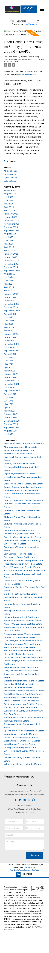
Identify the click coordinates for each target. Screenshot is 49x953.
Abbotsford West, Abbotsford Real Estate (24, 443)
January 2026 (10, 217)
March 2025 (10, 250)
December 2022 (11, 340)
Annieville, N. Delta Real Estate (18, 453)
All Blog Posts (10, 170)
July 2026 (8, 197)
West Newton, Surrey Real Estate (19, 744)
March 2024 (10, 290)
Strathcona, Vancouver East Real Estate (23, 704)
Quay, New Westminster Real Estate (21, 670)
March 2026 (10, 210)
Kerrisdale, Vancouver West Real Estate (22, 620)
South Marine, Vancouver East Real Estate (24, 690)
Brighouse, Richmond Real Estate (19, 473)
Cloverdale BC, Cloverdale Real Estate (22, 533)
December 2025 (11, 220)
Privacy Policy (28, 867)
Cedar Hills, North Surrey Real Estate (21, 490)
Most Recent (10, 190)
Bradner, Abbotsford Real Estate (19, 463)
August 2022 (10, 354)
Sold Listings (10, 181)
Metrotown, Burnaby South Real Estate (22, 650)
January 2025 (10, 257)
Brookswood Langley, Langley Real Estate (23, 483)
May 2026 (9, 203)
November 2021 (11, 384)
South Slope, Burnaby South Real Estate (23, 694)
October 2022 (11, 347)
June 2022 (9, 360)
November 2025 (11, 223)
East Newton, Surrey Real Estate (19, 557)
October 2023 (11, 307)
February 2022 (11, 374)
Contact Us (28, 9)
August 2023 (10, 314)
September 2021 (12, 390)
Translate (32, 24)
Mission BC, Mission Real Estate (18, 654)
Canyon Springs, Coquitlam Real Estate (22, 487)
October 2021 (10, 387)
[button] (29, 9)
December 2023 (11, 300)
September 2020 (12, 427)
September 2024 (12, 270)
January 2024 (10, 297)
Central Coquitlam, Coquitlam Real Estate (23, 500)
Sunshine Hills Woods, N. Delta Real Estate (23, 717)
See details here (28, 74)
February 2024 (11, 294)
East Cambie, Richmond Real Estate (21, 553)
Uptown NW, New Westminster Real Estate (24, 730)
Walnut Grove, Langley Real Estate (20, 734)
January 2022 (10, 377)
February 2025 (11, 253)
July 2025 (8, 237)
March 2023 (9, 330)
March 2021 (9, 410)
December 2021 (11, 380)
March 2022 (9, 370)
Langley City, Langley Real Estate (19, 637)
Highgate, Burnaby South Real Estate (21, 617)
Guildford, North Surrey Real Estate (20, 593)
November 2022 (11, 344)
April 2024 (9, 287)
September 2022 (12, 350)
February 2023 (11, 334)
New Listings (10, 174)
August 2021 (10, 394)
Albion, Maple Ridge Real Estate (19, 450)
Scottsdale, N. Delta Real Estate (19, 684)
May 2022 (8, 364)
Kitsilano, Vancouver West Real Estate (22, 634)
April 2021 (8, 407)
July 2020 (8, 434)
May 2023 (8, 324)
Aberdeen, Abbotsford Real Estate (20, 447)
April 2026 (9, 207)
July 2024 (8, 277)
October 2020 (11, 424)
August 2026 (10, 193)
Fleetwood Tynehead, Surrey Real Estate (23, 560)
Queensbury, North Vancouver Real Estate (24, 680)
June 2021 (8, 400)
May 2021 (8, 404)
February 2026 (11, 213)
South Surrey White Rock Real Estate (21, 697)
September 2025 (12, 230)
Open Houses (10, 177)
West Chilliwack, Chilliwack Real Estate (22, 740)
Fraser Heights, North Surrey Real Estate (23, 563)
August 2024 (10, 273)
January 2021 (10, 417)
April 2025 (9, 247)
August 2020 (10, 430)
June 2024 (9, 280)
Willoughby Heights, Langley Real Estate (23, 764)
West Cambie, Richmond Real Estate (21, 737)
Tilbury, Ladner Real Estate (16, 720)
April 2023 (9, 327)
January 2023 (10, 337)
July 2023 (8, 317)
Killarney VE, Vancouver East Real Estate (23, 624)
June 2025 (9, 240)
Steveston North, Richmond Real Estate (23, 700)
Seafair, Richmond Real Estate (18, 687)
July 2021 (8, 397)
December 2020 (12, 420)
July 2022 (8, 357)
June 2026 (9, 200)
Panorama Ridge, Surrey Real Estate (21, 667)
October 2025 (11, 227)
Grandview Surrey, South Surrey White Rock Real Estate (24, 60)
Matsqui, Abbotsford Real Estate (19, 647)
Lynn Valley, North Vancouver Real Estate (23, 640)
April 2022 (9, 367)
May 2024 (9, 283)
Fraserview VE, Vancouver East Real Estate (24, 570)
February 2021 (11, 414)
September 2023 (12, 310)
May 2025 (9, 243)
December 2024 (12, 260)
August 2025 (10, 233)
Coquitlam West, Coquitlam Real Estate (22, 537)
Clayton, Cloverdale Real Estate (19, 530)
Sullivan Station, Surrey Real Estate (20, 707)
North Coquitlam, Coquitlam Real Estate (23, 657)
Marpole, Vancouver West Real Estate (22, 644)
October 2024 (11, 267)
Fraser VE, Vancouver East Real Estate (22, 567)
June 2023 (9, 320)
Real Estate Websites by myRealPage (24, 870)
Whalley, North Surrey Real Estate (20, 747)
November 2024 (11, 264)
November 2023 (11, 304)
